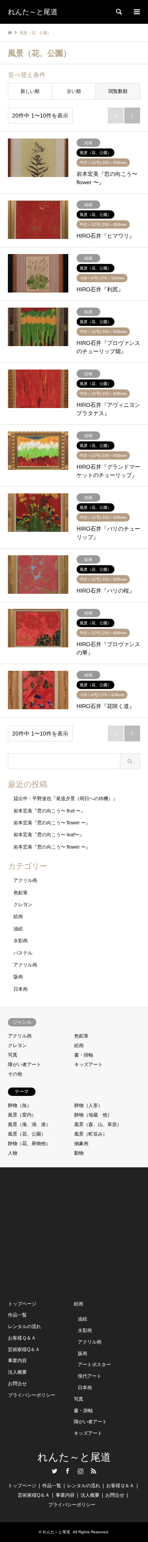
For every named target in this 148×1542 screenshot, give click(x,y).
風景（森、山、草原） (98, 1124)
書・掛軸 (83, 1055)
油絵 (18, 929)
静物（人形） (88, 1105)
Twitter (54, 1471)
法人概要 (17, 1372)
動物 (79, 1153)
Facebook (67, 1471)
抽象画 (81, 1143)
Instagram (80, 1471)
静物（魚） (20, 1105)
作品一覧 (17, 1315)
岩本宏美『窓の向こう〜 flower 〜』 (51, 823)
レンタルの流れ (24, 1326)
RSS (93, 1471)
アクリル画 (25, 880)
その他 (15, 1074)
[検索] (118, 12)
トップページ (22, 1304)
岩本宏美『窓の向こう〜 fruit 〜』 (49, 811)
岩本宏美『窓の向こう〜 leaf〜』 (48, 834)
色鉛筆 (20, 892)
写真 (12, 1055)
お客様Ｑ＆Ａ (22, 1338)
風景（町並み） (90, 1134)
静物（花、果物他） (29, 1143)
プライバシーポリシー (31, 1395)
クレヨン (22, 904)
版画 (18, 977)
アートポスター (94, 1364)
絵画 (18, 916)
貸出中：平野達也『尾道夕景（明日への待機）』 (65, 798)
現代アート (89, 1376)
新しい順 (30, 91)
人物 (12, 1153)
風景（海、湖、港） (29, 1124)
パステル (22, 953)
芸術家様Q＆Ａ (24, 1349)
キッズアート (88, 1064)
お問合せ (17, 1383)
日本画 (20, 989)
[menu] (136, 12)
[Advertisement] (67, 1232)
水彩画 (20, 940)
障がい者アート (24, 1064)
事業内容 (17, 1360)
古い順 (74, 91)
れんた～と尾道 (74, 1457)
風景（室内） (22, 1115)
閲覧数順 (118, 91)
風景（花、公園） (27, 1134)
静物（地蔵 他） (93, 1115)
